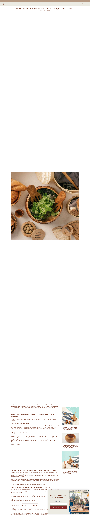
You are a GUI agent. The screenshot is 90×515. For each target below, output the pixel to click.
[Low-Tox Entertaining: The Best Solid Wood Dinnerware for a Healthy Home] (70, 438)
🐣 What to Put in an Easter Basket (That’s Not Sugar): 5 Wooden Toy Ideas (70, 428)
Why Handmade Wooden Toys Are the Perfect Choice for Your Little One (70, 472)
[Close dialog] (88, 491)
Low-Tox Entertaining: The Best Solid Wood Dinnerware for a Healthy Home (70, 446)
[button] (35, 4)
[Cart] (88, 4)
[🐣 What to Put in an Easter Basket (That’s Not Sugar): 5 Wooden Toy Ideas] (70, 416)
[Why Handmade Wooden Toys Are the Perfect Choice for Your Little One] (70, 460)
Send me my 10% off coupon (58, 507)
